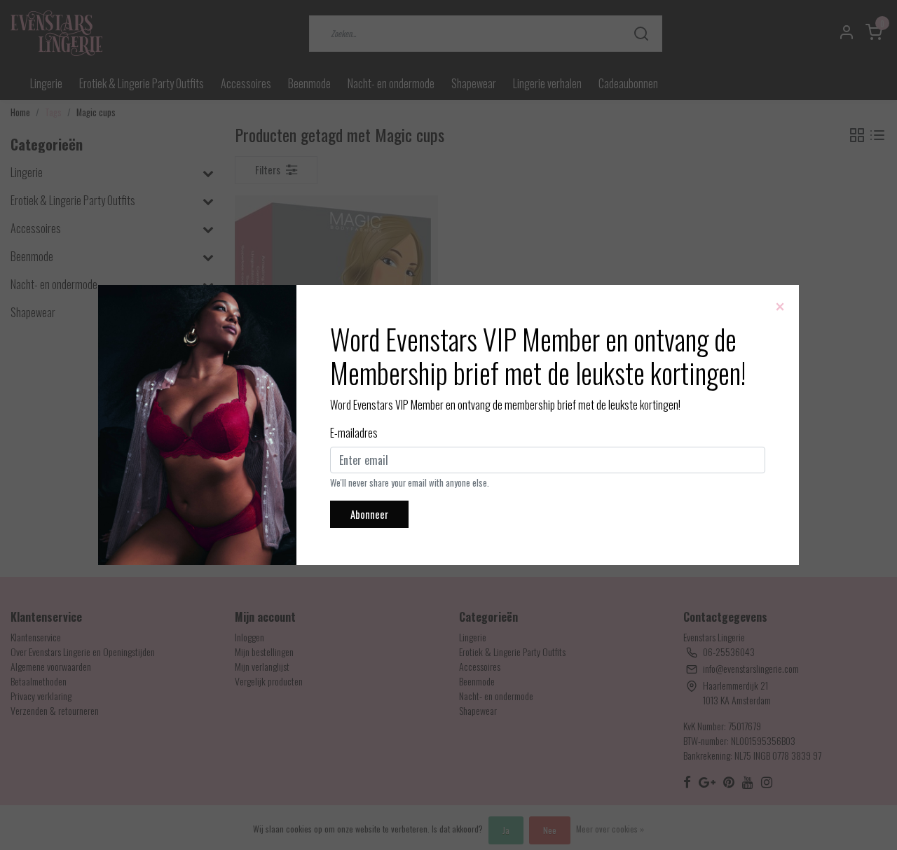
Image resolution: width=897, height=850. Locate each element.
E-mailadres (354, 432)
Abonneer (369, 514)
